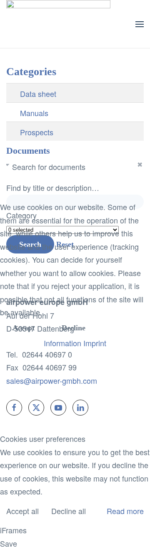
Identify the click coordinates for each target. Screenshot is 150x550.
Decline (73, 328)
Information (62, 342)
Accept (23, 328)
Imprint (94, 342)
